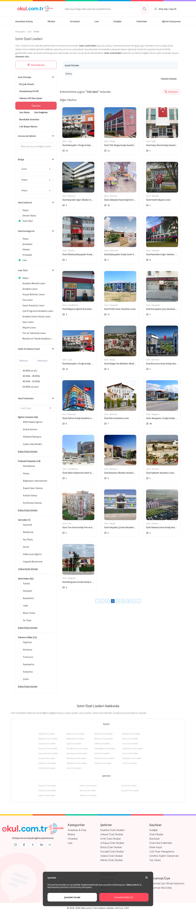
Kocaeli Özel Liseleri (130, 790)
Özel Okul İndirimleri (160, 843)
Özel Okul (28, 221)
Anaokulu (27, 244)
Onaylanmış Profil (29, 91)
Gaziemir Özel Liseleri (47, 748)
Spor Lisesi (28, 321)
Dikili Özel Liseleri (102, 743)
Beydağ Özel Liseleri (75, 738)
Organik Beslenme (32, 561)
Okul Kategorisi (26, 231)
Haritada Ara (37, 64)
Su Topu (27, 620)
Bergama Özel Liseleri (47, 738)
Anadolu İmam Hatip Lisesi (36, 316)
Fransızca (28, 657)
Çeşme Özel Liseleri (46, 743)
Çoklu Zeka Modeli (32, 444)
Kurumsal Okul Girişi (160, 887)
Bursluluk (154, 838)
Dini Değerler (41, 112)
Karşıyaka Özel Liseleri (48, 753)
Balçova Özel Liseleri (75, 733)
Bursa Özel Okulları (111, 847)
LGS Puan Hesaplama (161, 851)
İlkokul (51, 21)
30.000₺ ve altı (30, 370)
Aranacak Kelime (27, 135)
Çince (26, 679)
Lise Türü (23, 270)
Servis (26, 547)
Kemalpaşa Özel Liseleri (76, 753)
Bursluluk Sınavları (29, 119)
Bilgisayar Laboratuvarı (35, 480)
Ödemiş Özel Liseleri (47, 763)
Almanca (27, 649)
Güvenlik (27, 524)
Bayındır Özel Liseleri (103, 733)
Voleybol (27, 591)
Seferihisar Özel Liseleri (76, 763)
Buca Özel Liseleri (130, 738)
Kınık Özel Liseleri (102, 753)
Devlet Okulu (29, 215)
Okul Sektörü (25, 202)
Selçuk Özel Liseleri (102, 763)
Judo (25, 605)
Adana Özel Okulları (111, 855)
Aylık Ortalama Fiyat (29, 348)
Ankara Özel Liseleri (88, 785)
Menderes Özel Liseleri (76, 758)
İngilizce (27, 642)
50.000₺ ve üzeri (31, 386)
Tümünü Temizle (169, 78)
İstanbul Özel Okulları (112, 830)
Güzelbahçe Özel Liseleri (77, 748)
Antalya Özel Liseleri (47, 790)
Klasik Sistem (30, 429)
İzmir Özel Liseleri (128, 785)
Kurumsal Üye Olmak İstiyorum (166, 883)
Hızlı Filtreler (24, 77)
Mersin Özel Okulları (111, 860)
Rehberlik (28, 532)
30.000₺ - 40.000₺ (31, 376)
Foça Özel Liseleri (130, 743)
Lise (96, 21)
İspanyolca (28, 664)
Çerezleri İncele (72, 897)
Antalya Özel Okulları (112, 843)
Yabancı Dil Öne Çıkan (30, 98)
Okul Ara (36, 105)
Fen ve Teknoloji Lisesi (34, 332)
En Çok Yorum (26, 84)
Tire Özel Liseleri (130, 763)
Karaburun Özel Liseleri (133, 748)
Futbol (26, 583)
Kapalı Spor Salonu (33, 488)
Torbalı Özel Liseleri (46, 768)
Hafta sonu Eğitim (32, 554)
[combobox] (36, 169)
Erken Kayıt (155, 847)
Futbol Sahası (30, 495)
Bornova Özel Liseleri (103, 738)
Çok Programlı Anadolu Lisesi (38, 310)
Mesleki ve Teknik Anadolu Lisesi (38, 338)
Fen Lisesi (28, 299)
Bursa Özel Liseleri (88, 790)
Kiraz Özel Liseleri (130, 753)
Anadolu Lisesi (30, 288)
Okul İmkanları (26, 398)
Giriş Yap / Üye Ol (167, 8)
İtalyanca (28, 671)
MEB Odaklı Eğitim (32, 422)
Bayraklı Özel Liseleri (131, 733)
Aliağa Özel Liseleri (46, 733)
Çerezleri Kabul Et (123, 897)
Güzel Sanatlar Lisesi (33, 305)
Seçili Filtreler (72, 65)
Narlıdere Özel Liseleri (132, 758)
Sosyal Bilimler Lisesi (34, 294)
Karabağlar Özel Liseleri (104, 748)
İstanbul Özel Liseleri (47, 785)
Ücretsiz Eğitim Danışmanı (164, 855)
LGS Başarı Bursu (28, 126)
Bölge (21, 159)
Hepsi (25, 210)
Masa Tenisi (29, 613)
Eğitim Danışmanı (171, 21)
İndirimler (141, 21)
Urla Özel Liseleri (73, 768)
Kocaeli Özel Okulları (112, 851)
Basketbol (28, 598)
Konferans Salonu (32, 503)
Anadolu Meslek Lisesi (34, 283)
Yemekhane (29, 466)
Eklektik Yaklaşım (32, 436)
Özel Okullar (156, 834)
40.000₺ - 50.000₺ (31, 381)
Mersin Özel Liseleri (88, 795)
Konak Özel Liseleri (46, 758)
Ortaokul (75, 21)
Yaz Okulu (24, 112)
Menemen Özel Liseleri (104, 758)
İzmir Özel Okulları (110, 838)
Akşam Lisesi (29, 327)
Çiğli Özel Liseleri (73, 743)
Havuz (26, 473)
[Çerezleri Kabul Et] (147, 877)
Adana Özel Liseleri (46, 795)
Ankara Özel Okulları (111, 834)
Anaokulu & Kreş (24, 21)
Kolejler (117, 21)
